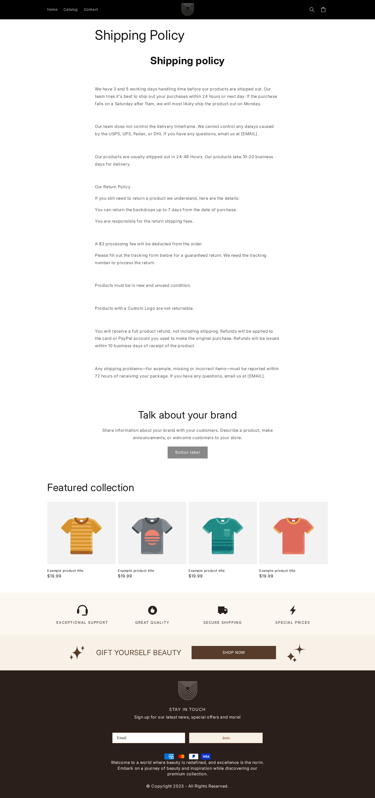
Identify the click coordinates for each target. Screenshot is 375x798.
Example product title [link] (65, 571)
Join (226, 738)
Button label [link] (187, 452)
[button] (312, 9)
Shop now (233, 652)
